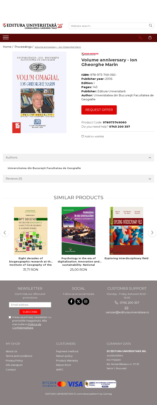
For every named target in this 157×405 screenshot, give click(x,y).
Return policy (64, 355)
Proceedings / (24, 47)
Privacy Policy (14, 360)
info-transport (14, 364)
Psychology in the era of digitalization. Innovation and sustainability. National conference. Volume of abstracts (78, 261)
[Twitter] (78, 301)
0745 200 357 (129, 302)
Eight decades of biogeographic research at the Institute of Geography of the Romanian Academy (30, 261)
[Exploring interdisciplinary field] (126, 231)
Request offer (99, 110)
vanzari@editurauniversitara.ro (127, 312)
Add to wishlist (94, 136)
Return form (63, 364)
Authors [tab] (11, 157)
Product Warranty (67, 360)
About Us (11, 351)
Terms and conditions (19, 355)
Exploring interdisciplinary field (126, 258)
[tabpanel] (39, 92)
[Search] (150, 26)
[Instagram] (86, 301)
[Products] (6, 38)
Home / (8, 47)
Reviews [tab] (14, 178)
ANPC (59, 369)
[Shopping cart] (150, 37)
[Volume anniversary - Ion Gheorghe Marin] (39, 92)
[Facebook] (71, 301)
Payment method (67, 351)
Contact (11, 369)
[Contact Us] (140, 37)
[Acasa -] (33, 26)
